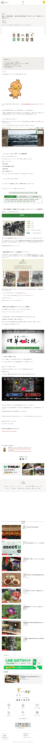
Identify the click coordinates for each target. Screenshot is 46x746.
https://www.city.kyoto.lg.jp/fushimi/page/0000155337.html (20, 448)
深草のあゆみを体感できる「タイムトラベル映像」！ (13, 66)
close (9, 59)
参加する (8, 715)
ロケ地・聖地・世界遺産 (30, 486)
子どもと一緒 (39, 486)
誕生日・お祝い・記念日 (36, 488)
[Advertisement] (23, 10)
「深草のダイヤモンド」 (22, 292)
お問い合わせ (26, 735)
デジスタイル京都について (23, 718)
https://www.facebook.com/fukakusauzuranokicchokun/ (21, 451)
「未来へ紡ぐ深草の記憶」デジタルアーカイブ (29, 104)
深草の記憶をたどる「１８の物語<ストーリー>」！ (13, 64)
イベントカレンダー (37, 715)
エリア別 (22, 715)
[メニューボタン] (44, 2)
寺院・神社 (14, 488)
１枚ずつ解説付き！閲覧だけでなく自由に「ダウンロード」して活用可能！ (17, 63)
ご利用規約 (4, 735)
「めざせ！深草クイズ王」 (9, 67)
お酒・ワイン (13, 486)
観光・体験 (4, 22)
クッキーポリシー (6, 739)
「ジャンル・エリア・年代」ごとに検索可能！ (12, 62)
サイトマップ (5, 733)
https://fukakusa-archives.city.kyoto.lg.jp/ (9, 431)
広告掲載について (27, 733)
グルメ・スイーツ (21, 486)
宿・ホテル (8, 488)
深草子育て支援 (21, 488)
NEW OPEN (7, 486)
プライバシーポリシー (27, 737)
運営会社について (6, 737)
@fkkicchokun (11, 449)
